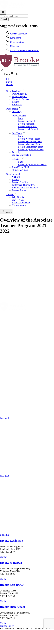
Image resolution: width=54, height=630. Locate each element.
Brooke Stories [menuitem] (19, 190)
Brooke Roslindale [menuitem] (27, 121)
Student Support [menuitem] (19, 96)
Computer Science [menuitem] (20, 99)
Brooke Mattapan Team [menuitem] (29, 144)
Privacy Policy (7, 626)
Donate (9, 84)
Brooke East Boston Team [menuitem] (30, 147)
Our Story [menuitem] (16, 111)
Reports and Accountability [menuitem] (25, 187)
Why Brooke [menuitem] (18, 197)
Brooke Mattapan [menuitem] (26, 123)
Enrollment (15, 38)
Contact (3, 557)
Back (20, 118)
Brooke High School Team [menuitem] (31, 149)
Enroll (9, 81)
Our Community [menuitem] (14, 174)
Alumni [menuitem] (15, 179)
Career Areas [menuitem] (18, 200)
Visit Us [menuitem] (16, 177)
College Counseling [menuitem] (21, 155)
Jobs (8, 79)
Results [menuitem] (15, 102)
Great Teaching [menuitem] (13, 91)
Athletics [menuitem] (16, 159)
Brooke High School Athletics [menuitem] (32, 164)
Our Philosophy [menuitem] (19, 93)
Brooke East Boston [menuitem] (27, 126)
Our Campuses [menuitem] (19, 115)
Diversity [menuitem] (16, 152)
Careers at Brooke (18, 33)
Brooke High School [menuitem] (28, 129)
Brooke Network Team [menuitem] (29, 138)
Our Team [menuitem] (17, 133)
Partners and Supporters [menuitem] (23, 185)
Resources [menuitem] (17, 104)
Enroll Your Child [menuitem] (20, 167)
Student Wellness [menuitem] (20, 170)
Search (4, 19)
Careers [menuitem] (10, 194)
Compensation (17, 42)
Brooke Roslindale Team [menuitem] (30, 141)
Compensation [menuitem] (19, 205)
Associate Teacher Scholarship (24, 50)
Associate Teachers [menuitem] (21, 202)
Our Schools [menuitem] (12, 108)
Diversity (14, 46)
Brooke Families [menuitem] (20, 182)
